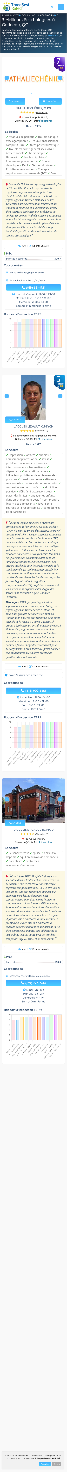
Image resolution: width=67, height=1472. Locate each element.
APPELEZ (16, 101)
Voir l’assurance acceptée (22, 675)
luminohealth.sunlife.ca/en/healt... (28, 280)
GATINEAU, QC (28, 15)
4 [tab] (37, 815)
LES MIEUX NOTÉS (10, 15)
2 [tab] (34, 93)
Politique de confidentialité (47, 1458)
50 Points (53, 35)
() (41, 112)
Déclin (57, 1464)
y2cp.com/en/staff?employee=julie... (30, 976)
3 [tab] (34, 815)
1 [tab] (31, 93)
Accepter (45, 1464)
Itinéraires (46, 120)
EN (58, 15)
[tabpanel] (33, 79)
